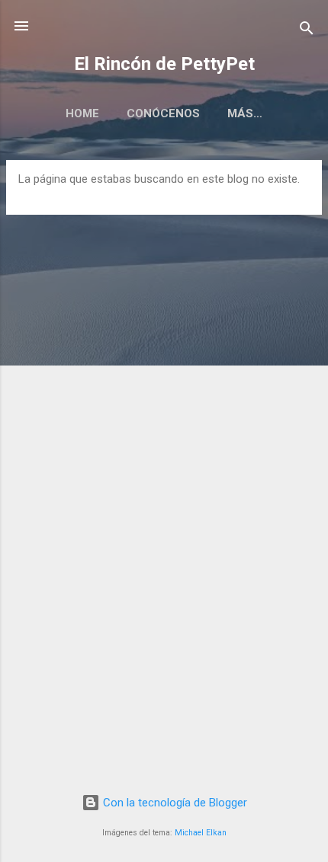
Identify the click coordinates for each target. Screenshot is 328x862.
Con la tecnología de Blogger (173, 802)
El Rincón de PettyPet (164, 64)
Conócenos (163, 113)
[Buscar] (306, 31)
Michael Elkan (201, 833)
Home (82, 113)
